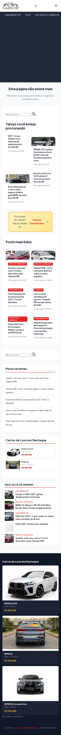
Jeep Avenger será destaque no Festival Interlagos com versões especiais (43, 328)
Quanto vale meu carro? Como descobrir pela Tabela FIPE (16, 272)
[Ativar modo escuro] (35, 5)
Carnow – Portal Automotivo (25, 728)
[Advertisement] (30, 50)
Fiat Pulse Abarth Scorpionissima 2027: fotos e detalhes (16, 298)
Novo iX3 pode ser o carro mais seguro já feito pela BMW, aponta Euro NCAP (17, 192)
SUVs (28, 15)
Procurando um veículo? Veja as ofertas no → (30, 221)
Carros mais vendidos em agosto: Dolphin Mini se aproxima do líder (42, 299)
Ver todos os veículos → (17, 472)
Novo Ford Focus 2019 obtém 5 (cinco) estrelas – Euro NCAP (42, 177)
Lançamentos (13, 15)
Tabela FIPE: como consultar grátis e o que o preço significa (43, 272)
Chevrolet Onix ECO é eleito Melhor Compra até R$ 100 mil (16, 328)
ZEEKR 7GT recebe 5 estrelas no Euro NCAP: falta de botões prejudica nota (43, 155)
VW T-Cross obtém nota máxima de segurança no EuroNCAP (15, 141)
